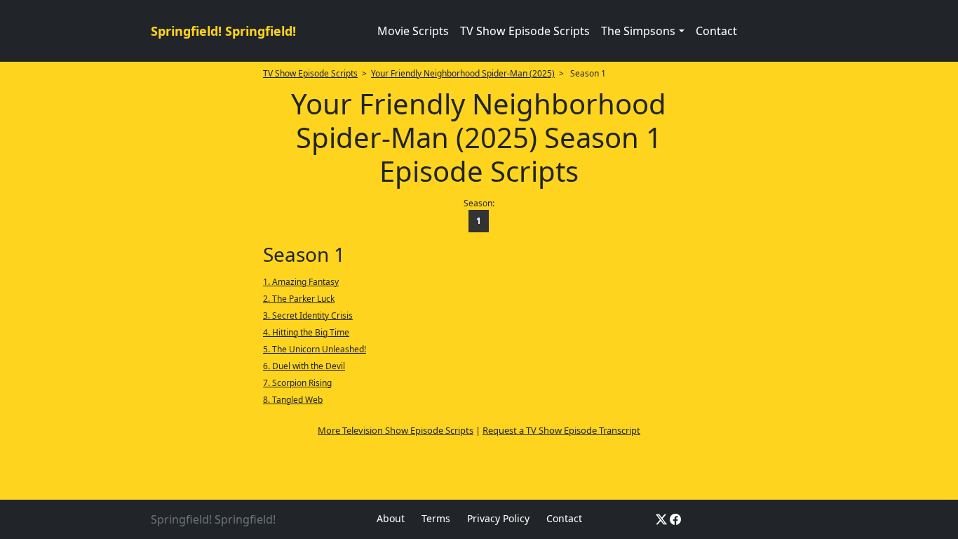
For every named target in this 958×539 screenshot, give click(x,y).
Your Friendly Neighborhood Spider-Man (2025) (463, 73)
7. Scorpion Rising (297, 383)
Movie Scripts (413, 31)
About (391, 518)
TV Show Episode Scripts (525, 31)
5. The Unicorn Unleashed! (314, 349)
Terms (435, 518)
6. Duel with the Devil (304, 366)
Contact (716, 31)
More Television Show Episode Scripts (395, 430)
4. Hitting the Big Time (306, 332)
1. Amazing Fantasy (301, 282)
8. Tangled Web (293, 400)
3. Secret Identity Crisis (308, 315)
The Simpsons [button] (638, 31)
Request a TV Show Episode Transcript (561, 430)
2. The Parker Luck (299, 299)
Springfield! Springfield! (223, 30)
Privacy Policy (498, 518)
